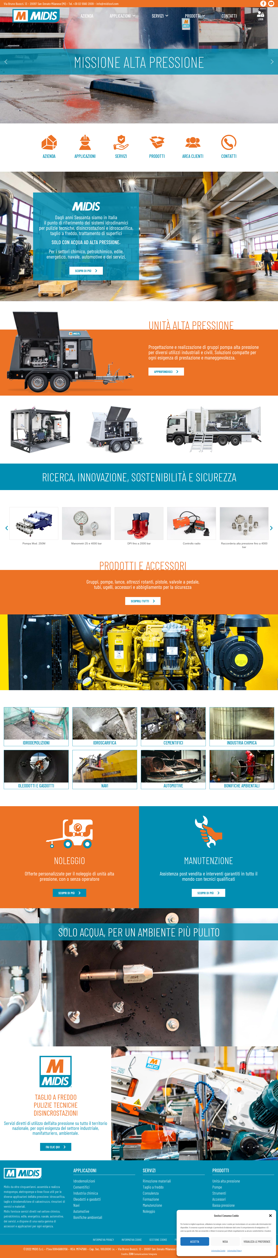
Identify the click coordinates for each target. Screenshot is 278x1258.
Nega (225, 1241)
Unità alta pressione (226, 1181)
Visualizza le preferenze (257, 1241)
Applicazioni (120, 16)
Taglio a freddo (153, 1187)
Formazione (151, 1199)
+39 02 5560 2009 (83, 4)
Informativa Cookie (218, 1250)
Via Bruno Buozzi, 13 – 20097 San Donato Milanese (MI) (35, 4)
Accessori (219, 1199)
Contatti (229, 16)
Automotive (173, 785)
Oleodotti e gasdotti (36, 785)
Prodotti (192, 16)
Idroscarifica (104, 742)
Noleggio (149, 1211)
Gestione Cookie (158, 1239)
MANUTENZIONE (208, 860)
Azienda (87, 16)
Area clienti (192, 156)
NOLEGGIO (69, 860)
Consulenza (151, 1193)
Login (260, 19)
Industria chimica (242, 742)
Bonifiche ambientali (241, 785)
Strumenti (219, 1193)
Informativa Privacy (234, 1250)
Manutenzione (152, 1205)
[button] (270, 1215)
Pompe (217, 1187)
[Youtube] (271, 4)
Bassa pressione (223, 1205)
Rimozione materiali (157, 1181)
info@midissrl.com (107, 4)
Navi (104, 785)
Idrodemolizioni (36, 742)
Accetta (194, 1241)
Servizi (158, 16)
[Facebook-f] (263, 4)
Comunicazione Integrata (143, 1254)
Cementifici (173, 742)
